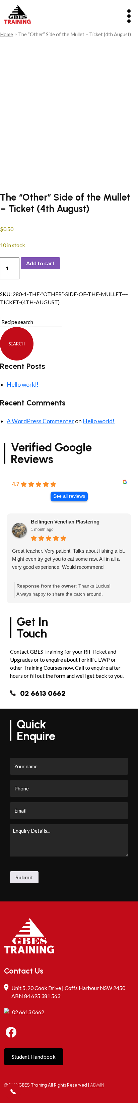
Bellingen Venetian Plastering (65, 522)
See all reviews (69, 496)
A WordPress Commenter (40, 421)
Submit (24, 877)
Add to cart (40, 263)
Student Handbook (34, 1056)
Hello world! (23, 384)
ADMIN (97, 1085)
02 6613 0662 (43, 693)
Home (6, 34)
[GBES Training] (17, 15)
